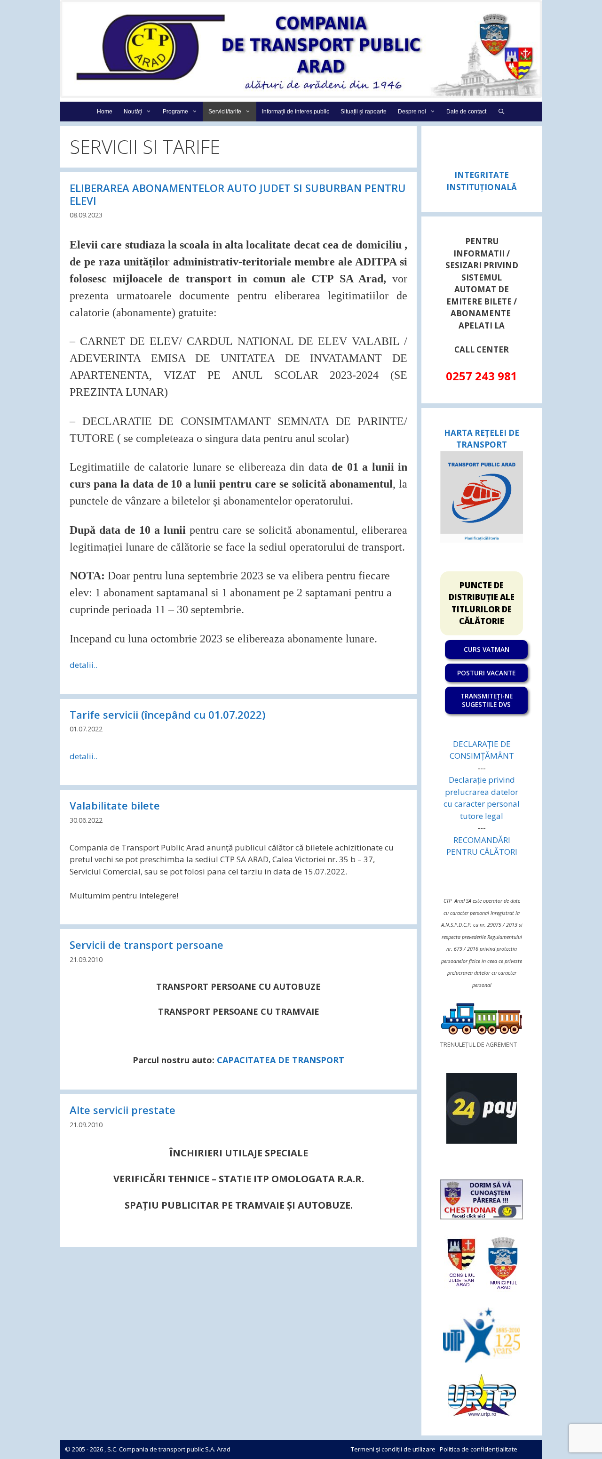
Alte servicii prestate (122, 1110)
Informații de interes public (295, 111)
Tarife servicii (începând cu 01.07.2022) (167, 714)
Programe (175, 111)
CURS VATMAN (486, 649)
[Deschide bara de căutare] (501, 111)
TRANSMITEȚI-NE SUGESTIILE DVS (486, 700)
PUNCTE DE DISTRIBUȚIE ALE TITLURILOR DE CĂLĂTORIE (482, 603)
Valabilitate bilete (115, 805)
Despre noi (412, 111)
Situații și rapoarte (364, 111)
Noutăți (133, 111)
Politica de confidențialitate (478, 1449)
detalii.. (83, 664)
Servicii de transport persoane (146, 945)
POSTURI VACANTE (486, 672)
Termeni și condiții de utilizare (393, 1449)
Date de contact (466, 111)
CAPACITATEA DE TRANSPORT (280, 1060)
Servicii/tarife (224, 111)
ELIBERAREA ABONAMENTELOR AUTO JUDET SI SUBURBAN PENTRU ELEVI (238, 194)
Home (104, 111)
